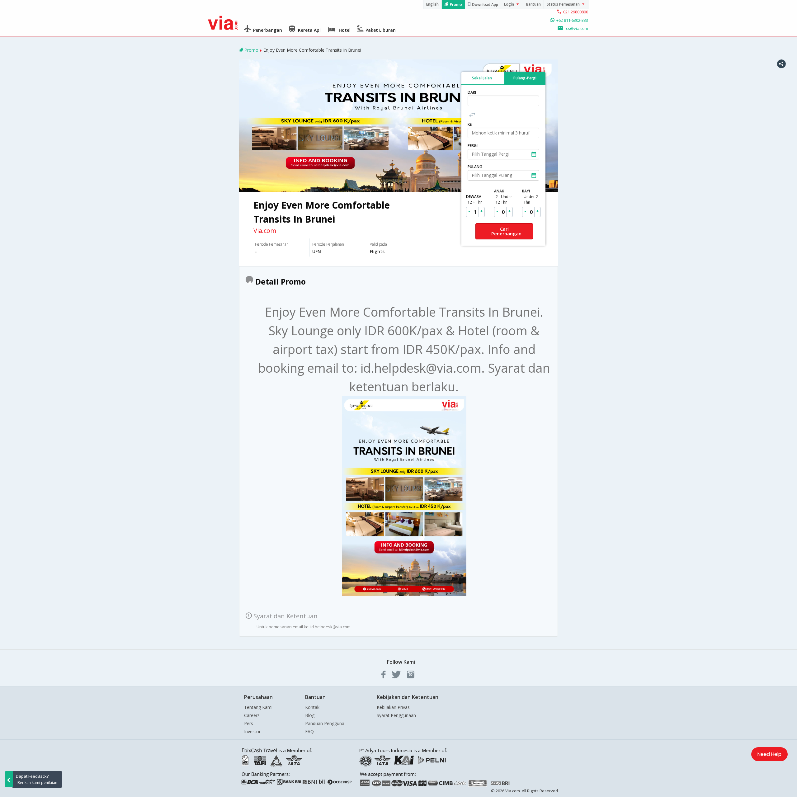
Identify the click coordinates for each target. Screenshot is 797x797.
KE (470, 124)
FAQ (309, 731)
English (432, 4)
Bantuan (533, 4)
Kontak (312, 707)
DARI (472, 92)
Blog (309, 715)
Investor (252, 731)
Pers (248, 723)
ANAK (503, 196)
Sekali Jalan (482, 77)
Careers (252, 715)
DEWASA (474, 199)
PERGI (473, 145)
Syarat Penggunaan (396, 715)
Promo (456, 4)
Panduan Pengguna (324, 723)
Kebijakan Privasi (394, 707)
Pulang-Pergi (524, 77)
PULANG (475, 166)
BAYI (530, 196)
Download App (485, 4)
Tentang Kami (258, 707)
